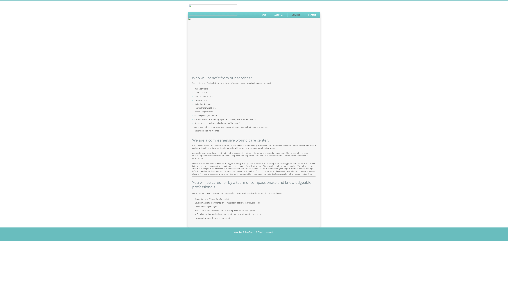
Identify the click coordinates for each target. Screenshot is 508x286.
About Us (279, 14)
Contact (312, 14)
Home (263, 14)
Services (296, 14)
